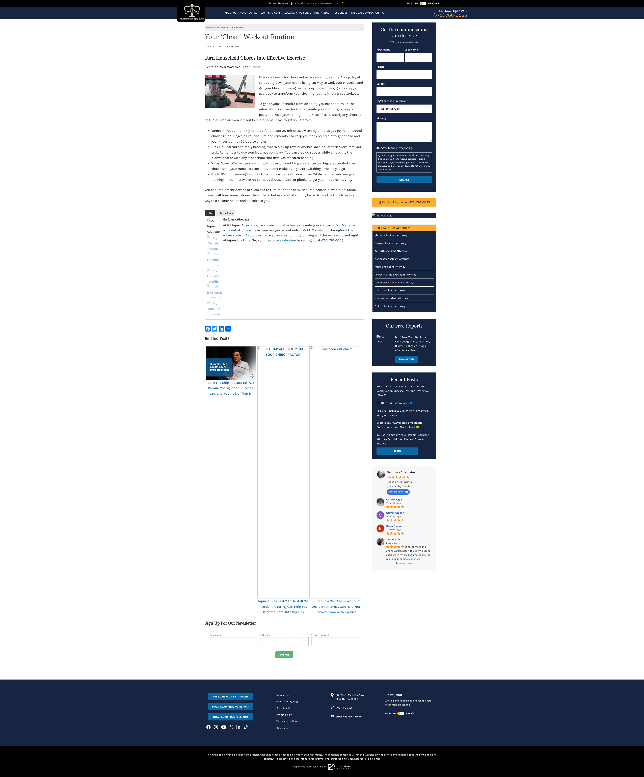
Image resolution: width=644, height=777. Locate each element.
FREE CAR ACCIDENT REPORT (230, 696)
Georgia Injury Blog (287, 701)
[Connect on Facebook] (208, 727)
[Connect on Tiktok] (246, 727)
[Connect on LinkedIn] (238, 727)
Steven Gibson (395, 512)
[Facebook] (214, 260)
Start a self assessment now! (322, 3)
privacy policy (404, 147)
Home (209, 27)
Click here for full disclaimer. (364, 758)
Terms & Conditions (288, 721)
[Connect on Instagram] (216, 727)
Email (381, 83)
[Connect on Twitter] (231, 727)
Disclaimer (282, 728)
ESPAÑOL (433, 3)
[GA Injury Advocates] (191, 11)
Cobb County (313, 230)
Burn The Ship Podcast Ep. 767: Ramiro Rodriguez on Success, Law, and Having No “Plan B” (231, 388)
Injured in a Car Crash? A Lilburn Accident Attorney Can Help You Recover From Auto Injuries (336, 606)
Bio (210, 213)
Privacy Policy (284, 714)
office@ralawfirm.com (349, 716)
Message (383, 118)
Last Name (412, 49)
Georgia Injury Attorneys (392, 228)
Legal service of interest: (392, 101)
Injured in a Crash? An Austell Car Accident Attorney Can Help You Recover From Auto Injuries (283, 606)
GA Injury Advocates (401, 472)
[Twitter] (213, 243)
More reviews (404, 563)
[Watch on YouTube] (223, 727)
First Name (384, 49)
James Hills (393, 539)
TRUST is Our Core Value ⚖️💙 (395, 403)
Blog (397, 451)
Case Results (283, 708)
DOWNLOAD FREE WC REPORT (230, 706)
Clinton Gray (394, 499)
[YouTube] (213, 309)
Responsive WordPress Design (309, 766)
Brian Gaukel (394, 526)
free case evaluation (280, 240)
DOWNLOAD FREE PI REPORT (230, 716)
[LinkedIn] (213, 276)
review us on (396, 491)
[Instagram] (215, 292)
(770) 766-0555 (332, 240)
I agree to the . (396, 147)
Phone (381, 66)
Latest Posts (226, 213)
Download (406, 359)
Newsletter (282, 694)
